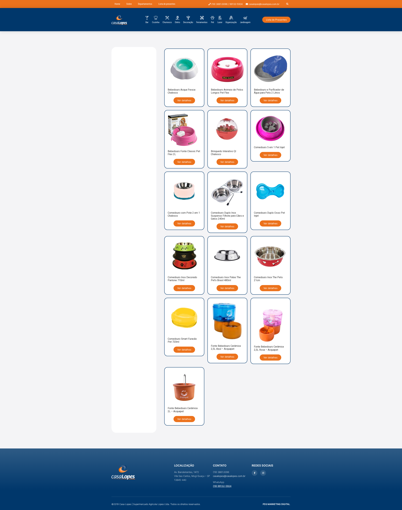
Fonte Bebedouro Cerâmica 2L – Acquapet (183, 410)
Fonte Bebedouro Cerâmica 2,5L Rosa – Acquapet (269, 348)
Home (117, 4)
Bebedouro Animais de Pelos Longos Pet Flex (227, 91)
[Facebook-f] (254, 473)
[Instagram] (263, 473)
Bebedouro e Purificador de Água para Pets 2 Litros (269, 91)
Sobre (129, 4)
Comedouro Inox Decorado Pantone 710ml (182, 279)
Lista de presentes (166, 4)
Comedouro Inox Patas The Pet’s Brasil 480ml (226, 279)
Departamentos (145, 4)
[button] (287, 4)
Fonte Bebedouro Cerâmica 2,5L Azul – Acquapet (226, 347)
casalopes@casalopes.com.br (229, 476)
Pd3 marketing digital (276, 504)
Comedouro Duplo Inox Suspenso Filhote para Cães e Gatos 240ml (227, 215)
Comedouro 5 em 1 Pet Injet (269, 147)
